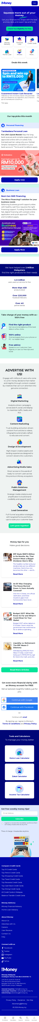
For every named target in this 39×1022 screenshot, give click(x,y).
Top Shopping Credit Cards (12, 876)
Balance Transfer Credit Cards (13, 895)
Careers (5, 927)
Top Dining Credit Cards (11, 889)
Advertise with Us (8, 924)
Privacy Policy (30, 724)
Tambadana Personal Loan (14, 131)
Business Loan (12, 190)
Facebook (8, 948)
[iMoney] (6, 3)
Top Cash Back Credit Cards (12, 886)
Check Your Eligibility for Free (19, 29)
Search (21, 1020)
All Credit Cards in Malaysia (12, 892)
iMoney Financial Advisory (12, 906)
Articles (27, 1020)
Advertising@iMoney (19, 1004)
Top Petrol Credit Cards (11, 873)
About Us (5, 921)
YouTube (7, 958)
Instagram (8, 955)
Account (34, 1020)
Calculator (13, 1020)
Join (34, 3)
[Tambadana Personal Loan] (19, 163)
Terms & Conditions (11, 724)
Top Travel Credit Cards (11, 879)
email (25, 717)
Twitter (7, 951)
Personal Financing (15, 125)
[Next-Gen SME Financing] (19, 233)
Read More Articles (19, 670)
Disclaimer (21, 1000)
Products (5, 1020)
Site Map (30, 1000)
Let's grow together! (19, 526)
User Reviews (7, 930)
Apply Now (19, 250)
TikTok (6, 961)
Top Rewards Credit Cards (12, 882)
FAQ (3, 937)
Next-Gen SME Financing (13, 196)
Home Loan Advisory (10, 910)
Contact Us (6, 934)
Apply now (19, 180)
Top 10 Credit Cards (9, 869)
